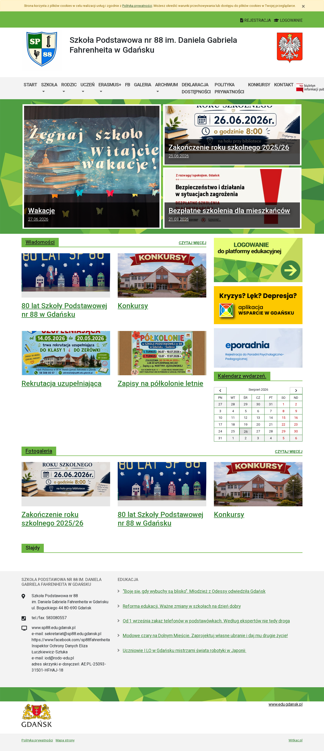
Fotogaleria (39, 451)
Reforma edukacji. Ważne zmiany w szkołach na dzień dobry (182, 606)
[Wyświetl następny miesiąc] (296, 390)
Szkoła (49, 84)
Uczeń (87, 84)
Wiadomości (40, 242)
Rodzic (68, 84)
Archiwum (166, 84)
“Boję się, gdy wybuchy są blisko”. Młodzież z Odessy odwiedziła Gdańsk (194, 591)
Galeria (142, 84)
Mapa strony (65, 740)
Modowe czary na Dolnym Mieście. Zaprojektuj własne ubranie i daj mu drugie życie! (205, 635)
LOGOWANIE (290, 20)
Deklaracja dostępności (196, 88)
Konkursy (259, 84)
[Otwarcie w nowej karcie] (258, 259)
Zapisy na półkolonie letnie (160, 383)
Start (30, 84)
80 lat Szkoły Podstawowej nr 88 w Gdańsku (64, 310)
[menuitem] (49, 88)
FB (127, 84)
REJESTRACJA (257, 20)
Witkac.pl (295, 740)
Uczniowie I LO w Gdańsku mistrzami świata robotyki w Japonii (184, 650)
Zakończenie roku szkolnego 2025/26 (229, 150)
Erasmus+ (109, 84)
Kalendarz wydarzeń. (242, 376)
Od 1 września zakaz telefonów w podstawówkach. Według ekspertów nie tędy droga (206, 620)
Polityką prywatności (137, 6)
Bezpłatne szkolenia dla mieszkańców (229, 214)
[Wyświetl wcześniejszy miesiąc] (220, 390)
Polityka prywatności (229, 88)
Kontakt (283, 84)
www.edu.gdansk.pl (285, 704)
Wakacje (41, 214)
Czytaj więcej (192, 243)
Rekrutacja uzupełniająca (62, 383)
